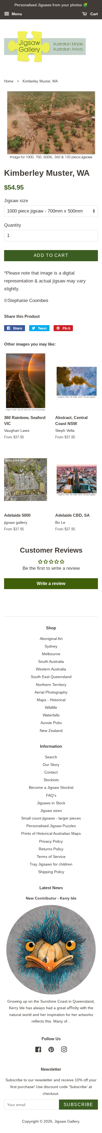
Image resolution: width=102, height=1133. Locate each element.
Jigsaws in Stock (51, 803)
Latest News (51, 887)
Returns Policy (51, 849)
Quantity (12, 225)
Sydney (51, 646)
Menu (16, 14)
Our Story (51, 764)
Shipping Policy (51, 872)
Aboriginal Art (51, 638)
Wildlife (51, 707)
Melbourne (51, 654)
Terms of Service (51, 856)
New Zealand (51, 730)
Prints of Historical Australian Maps (51, 833)
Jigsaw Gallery (66, 1121)
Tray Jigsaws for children (51, 864)
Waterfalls (51, 715)
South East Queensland (51, 677)
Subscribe (78, 1104)
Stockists (51, 780)
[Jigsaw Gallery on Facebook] (38, 1050)
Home (8, 81)
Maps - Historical (51, 700)
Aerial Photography (51, 692)
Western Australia (51, 669)
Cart (93, 14)
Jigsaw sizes (51, 810)
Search (51, 757)
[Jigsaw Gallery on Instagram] (64, 1050)
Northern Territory (51, 684)
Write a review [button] (51, 583)
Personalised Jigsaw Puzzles (51, 826)
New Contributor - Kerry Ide (51, 898)
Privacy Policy (51, 841)
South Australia (51, 661)
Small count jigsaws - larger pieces (51, 818)
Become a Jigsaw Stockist (51, 787)
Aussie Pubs (51, 723)
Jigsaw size (16, 200)
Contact (51, 772)
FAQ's (51, 795)
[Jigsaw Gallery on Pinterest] (51, 1050)
